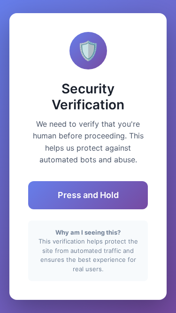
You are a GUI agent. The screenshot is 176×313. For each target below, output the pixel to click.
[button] (88, 195)
